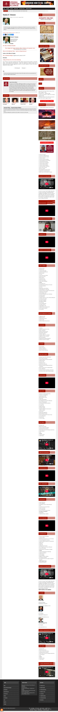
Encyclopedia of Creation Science (44, 169)
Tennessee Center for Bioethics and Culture (46, 369)
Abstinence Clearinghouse (43, 394)
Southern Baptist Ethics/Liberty (44, 320)
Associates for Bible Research (44, 155)
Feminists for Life (42, 278)
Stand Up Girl (41, 417)
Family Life (41, 544)
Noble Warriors (41, 553)
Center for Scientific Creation (44, 156)
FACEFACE (41, 543)
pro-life (16, 17)
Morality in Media (42, 407)
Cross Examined (41, 431)
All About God (41, 425)
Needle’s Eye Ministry (42, 552)
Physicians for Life (42, 362)
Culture (11, 8)
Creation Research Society (43, 161)
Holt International (42, 337)
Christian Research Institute (43, 428)
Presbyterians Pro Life (43, 318)
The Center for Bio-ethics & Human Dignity (46, 371)
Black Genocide (41, 273)
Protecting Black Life (42, 303)
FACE (40, 432)
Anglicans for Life (42, 316)
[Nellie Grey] (15, 101)
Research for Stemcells (43, 364)
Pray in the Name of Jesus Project (44, 510)
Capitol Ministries (42, 502)
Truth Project (41, 435)
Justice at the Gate (42, 507)
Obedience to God (42, 691)
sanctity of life (20, 17)
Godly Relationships (43, 695)
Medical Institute (42, 360)
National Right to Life (42, 292)
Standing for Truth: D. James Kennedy (45, 504)
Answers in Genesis (42, 154)
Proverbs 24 (41, 191)
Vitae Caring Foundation (43, 308)
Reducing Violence (23, 104)
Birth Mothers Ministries (43, 332)
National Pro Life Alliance (43, 291)
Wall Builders (41, 512)
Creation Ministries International (44, 160)
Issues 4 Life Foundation (43, 281)
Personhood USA (42, 296)
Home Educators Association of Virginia (45, 549)
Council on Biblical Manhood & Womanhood (46, 541)
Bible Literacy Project (42, 426)
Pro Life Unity (41, 302)
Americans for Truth (42, 396)
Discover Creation (42, 168)
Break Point (41, 398)
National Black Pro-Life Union (44, 289)
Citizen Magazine (42, 503)
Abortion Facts (41, 269)
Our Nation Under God (43, 689)
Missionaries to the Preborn (43, 288)
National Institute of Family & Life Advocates (47, 290)
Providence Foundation (43, 511)
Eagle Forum (41, 542)
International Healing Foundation (44, 403)
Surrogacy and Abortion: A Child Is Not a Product (47, 94)
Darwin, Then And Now (43, 167)
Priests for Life (41, 319)
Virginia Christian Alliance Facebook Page (47, 107)
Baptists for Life (42, 317)
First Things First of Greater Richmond (45, 400)
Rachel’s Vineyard (42, 347)
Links (4, 699)
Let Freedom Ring (42, 509)
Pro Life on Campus (42, 301)
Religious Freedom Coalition (44, 556)
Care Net (40, 274)
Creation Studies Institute (43, 163)
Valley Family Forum (42, 560)
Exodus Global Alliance (43, 399)
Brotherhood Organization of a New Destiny (46, 538)
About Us (5, 701)
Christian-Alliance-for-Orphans (44, 334)
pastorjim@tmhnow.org (43, 626)
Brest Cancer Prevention (43, 358)
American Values (42, 537)
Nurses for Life (41, 361)
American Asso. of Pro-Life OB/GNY (45, 357)
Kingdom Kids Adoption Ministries (45, 338)
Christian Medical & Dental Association (45, 359)
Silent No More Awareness (43, 350)
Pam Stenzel (41, 411)
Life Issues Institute (42, 285)
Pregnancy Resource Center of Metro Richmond (47, 297)
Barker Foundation (42, 330)
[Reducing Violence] (24, 101)
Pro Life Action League (43, 298)
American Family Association (44, 536)
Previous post (17, 67)
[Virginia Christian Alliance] (11, 4)
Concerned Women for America (44, 539)
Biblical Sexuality (42, 687)
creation (11, 17)
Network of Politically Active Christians (45, 294)
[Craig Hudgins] (6, 101)
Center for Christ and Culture (44, 427)
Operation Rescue (42, 295)
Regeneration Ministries (43, 412)
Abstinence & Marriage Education (44, 393)
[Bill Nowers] (32, 101)
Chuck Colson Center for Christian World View (46, 429)
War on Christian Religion (8, 55)
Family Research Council (43, 545)
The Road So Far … (42, 93)
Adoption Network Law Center (44, 329)
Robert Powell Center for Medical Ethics (45, 367)
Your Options (41, 309)
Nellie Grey (13, 104)
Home (4, 685)
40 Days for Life (41, 268)
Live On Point (41, 404)
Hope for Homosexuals (43, 401)
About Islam (16, 8)
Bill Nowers (30, 104)
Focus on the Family (42, 548)
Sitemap (5, 703)
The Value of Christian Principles (9, 45)
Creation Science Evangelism (44, 162)
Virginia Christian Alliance (10, 32)
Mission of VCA (48, 605)
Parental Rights (41, 555)
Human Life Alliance (42, 280)
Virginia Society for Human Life (44, 306)
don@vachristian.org (42, 605)
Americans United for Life (43, 271)
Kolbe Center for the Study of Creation (45, 171)
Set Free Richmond (42, 415)
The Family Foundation (43, 557)
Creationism (42, 693)
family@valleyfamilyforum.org (44, 616)
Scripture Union (41, 434)
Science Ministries (42, 368)
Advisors (5, 695)
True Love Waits (42, 418)
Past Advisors (5, 697)
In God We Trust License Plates (44, 506)
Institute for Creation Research (44, 170)
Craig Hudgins (5, 104)
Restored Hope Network (43, 413)
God (4, 8)
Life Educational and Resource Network (45, 284)
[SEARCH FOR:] (50, 10)
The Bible (7, 8)
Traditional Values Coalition (43, 513)
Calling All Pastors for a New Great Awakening (12, 59)
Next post (23, 67)
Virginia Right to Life (42, 305)
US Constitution (21, 8)
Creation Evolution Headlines (44, 159)
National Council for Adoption (44, 339)
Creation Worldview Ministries (44, 166)
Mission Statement (29, 8)
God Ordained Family (43, 697)
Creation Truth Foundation (43, 165)
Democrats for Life (42, 276)
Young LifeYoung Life (42, 562)
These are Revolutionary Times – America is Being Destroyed (14, 51)
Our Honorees (5, 689)
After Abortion (41, 346)
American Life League (42, 270)
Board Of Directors (6, 691)
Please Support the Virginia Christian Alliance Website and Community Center (20, 48)
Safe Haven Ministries (42, 348)
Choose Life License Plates (43, 275)
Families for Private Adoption (44, 336)
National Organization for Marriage (45, 551)
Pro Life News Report (42, 299)
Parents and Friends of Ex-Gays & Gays (45, 414)
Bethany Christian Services (43, 331)
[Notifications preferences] (1, 710)
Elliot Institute (41, 277)
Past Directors (6, 693)
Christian (7, 17)
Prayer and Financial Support (7, 687)
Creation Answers (42, 158)
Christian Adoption (42, 333)
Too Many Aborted (42, 304)
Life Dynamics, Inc (42, 283)
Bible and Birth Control (43, 397)
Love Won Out (41, 405)
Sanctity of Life (42, 685)
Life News (40, 287)
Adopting (40, 327)
